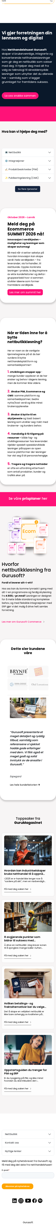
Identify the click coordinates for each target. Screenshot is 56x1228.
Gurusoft (28, 1222)
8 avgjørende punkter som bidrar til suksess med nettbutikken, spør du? (22, 939)
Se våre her (28, 498)
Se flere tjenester (27, 189)
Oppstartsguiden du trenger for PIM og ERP (25, 1071)
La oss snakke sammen (20, 95)
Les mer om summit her (25, 292)
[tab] (17, 672)
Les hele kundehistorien (24, 785)
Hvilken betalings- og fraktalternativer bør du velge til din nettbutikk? (24, 1005)
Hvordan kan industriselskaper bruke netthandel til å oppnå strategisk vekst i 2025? (25, 872)
